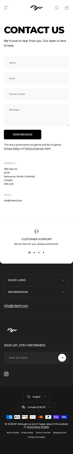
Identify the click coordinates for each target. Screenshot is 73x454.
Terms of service (43, 432)
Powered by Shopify (38, 426)
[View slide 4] (43, 252)
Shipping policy (59, 432)
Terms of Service (34, 148)
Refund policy (13, 432)
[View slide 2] (34, 252)
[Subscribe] (62, 358)
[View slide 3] (39, 252)
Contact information (36, 437)
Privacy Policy (12, 148)
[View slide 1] (29, 252)
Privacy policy (27, 432)
